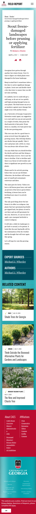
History (9, 426)
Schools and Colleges (10, 481)
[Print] (20, 60)
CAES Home (10, 421)
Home (6, 16)
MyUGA (10, 484)
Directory (26, 481)
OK (6, 511)
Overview (9, 423)
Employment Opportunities (26, 484)
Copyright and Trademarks (10, 488)
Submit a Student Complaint (26, 492)
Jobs (8, 434)
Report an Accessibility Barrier (9, 492)
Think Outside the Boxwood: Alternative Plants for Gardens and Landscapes (17, 356)
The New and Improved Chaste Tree (15, 399)
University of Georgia (18, 467)
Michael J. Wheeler (19, 51)
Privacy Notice (6, 503)
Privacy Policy (11, 442)
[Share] (16, 60)
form (14, 506)
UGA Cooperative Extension (25, 423)
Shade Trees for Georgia (15, 317)
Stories (12, 16)
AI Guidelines (11, 450)
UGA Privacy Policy (26, 488)
